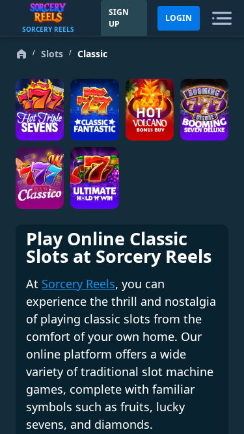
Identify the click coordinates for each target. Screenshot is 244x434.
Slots (52, 53)
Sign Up (119, 18)
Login (178, 17)
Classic (92, 53)
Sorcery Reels (78, 284)
